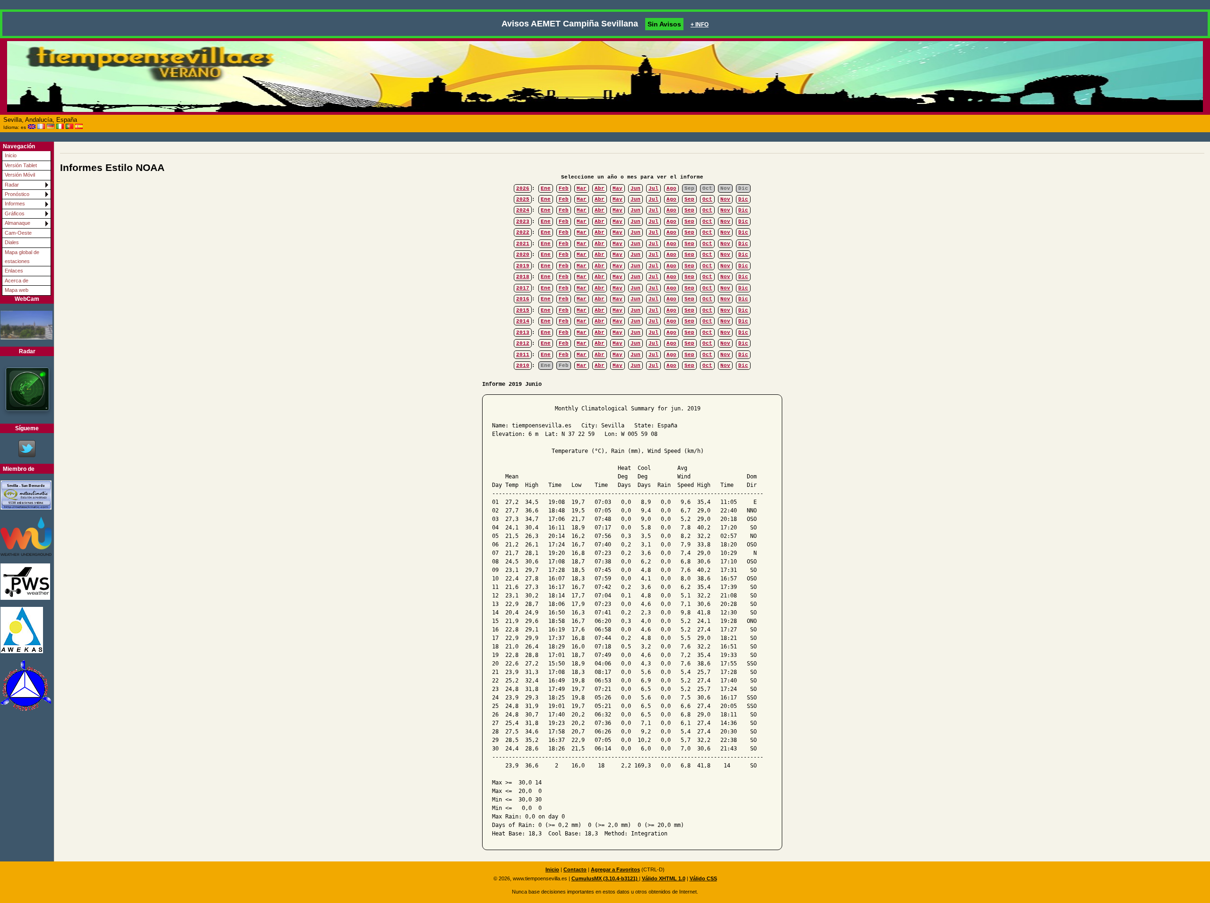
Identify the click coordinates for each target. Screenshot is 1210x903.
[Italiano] (60, 126)
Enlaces (14, 270)
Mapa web (16, 290)
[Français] (41, 126)
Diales (12, 242)
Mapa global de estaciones (22, 256)
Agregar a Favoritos (615, 869)
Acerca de (16, 280)
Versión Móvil (20, 175)
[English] (31, 126)
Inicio (11, 155)
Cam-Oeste (18, 233)
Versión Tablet (21, 165)
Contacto (575, 869)
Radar (12, 184)
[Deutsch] (50, 126)
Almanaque (17, 223)
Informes (15, 203)
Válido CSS (703, 878)
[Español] (79, 126)
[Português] (69, 126)
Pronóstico (17, 194)
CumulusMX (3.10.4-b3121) (605, 878)
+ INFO (700, 24)
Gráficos (15, 213)
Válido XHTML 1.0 (663, 878)
